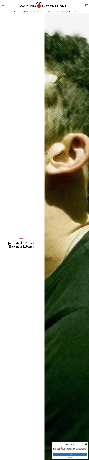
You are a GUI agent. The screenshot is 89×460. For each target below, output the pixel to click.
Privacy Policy (70, 457)
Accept (70, 454)
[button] (86, 444)
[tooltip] (84, 5)
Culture (21, 238)
